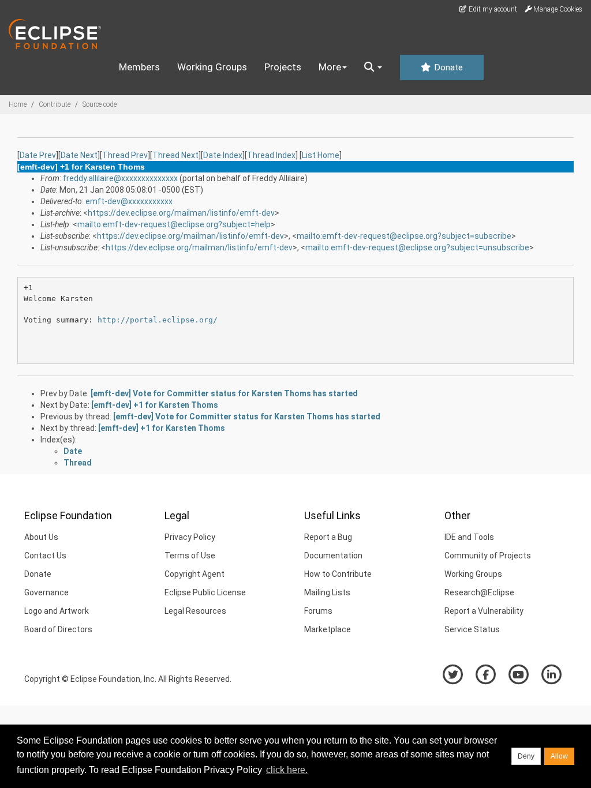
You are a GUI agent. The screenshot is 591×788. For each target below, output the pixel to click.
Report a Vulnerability (483, 611)
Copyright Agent (194, 574)
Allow (559, 756)
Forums (318, 611)
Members (139, 67)
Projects (282, 67)
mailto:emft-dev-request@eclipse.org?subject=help (174, 224)
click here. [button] (287, 770)
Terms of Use (189, 555)
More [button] (330, 67)
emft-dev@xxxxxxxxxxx (129, 201)
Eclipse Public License (205, 592)
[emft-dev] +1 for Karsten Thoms (154, 405)
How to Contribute (338, 574)
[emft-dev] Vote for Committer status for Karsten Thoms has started (224, 393)
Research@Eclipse (479, 592)
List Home (320, 155)
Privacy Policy (189, 537)
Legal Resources (195, 611)
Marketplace (327, 629)
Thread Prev (125, 155)
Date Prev (38, 155)
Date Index (222, 155)
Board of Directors (58, 629)
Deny (526, 756)
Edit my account (492, 9)
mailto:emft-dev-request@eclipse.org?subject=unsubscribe (417, 247)
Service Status (472, 629)
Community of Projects (487, 555)
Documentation (333, 555)
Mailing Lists (327, 592)
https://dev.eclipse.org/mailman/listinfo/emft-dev (181, 212)
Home (18, 104)
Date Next (79, 155)
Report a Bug (328, 537)
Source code (100, 104)
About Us (41, 537)
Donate (447, 67)
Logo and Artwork (56, 611)
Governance (46, 592)
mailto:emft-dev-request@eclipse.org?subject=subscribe (404, 236)
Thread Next (175, 155)
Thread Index (271, 155)
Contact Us (45, 555)
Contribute (54, 104)
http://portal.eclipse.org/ (158, 320)
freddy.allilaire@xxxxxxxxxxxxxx (120, 178)
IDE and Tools (469, 537)
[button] (373, 67)
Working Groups (212, 67)
